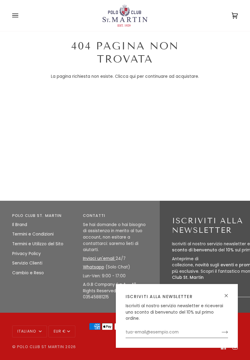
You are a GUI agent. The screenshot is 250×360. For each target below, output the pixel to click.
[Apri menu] (21, 15)
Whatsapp (93, 267)
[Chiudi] (229, 293)
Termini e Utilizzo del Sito (37, 244)
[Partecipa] (220, 332)
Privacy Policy (26, 254)
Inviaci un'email (99, 258)
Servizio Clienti (27, 263)
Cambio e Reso (28, 273)
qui (133, 76)
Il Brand (19, 225)
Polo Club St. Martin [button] (37, 215)
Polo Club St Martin (40, 346)
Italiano (27, 331)
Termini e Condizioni (33, 234)
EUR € (60, 331)
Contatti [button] (94, 215)
